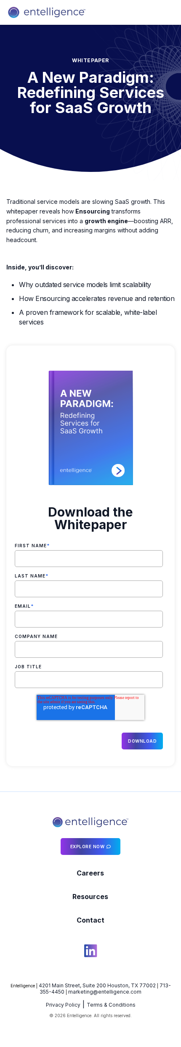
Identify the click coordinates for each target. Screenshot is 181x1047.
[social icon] (90, 952)
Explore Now (87, 846)
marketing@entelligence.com (104, 992)
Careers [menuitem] (90, 873)
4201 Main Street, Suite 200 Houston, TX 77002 (97, 985)
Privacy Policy (63, 1005)
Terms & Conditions (111, 1005)
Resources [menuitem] (90, 896)
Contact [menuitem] (90, 920)
